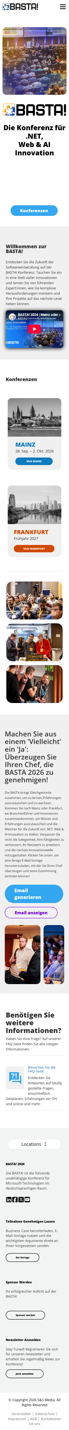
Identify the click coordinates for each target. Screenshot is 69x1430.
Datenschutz (45, 1413)
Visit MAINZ (34, 461)
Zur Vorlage (22, 1257)
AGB (33, 1418)
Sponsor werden (25, 1315)
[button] (34, 1144)
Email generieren (27, 894)
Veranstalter (21, 1413)
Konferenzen (34, 210)
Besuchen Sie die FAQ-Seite (42, 1069)
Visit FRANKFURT (34, 548)
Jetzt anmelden (25, 1373)
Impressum (17, 1418)
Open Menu (63, 6)
